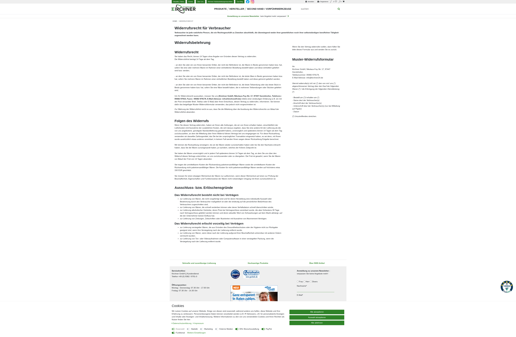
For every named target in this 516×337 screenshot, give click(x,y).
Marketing (208, 329)
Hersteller (236, 9)
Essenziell (180, 329)
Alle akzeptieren (317, 312)
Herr (308, 281)
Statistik (194, 329)
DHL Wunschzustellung (249, 329)
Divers (315, 281)
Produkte (220, 9)
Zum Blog (240, 1)
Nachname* (302, 286)
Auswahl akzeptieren (317, 317)
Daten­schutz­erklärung (182, 323)
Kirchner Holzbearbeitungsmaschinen (220, 1)
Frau (301, 281)
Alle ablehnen (317, 323)
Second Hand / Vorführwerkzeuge (269, 9)
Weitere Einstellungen (196, 333)
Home (175, 21)
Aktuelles (178, 1)
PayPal (269, 329)
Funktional (180, 333)
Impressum (199, 323)
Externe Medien (226, 329)
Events (190, 1)
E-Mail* (300, 295)
